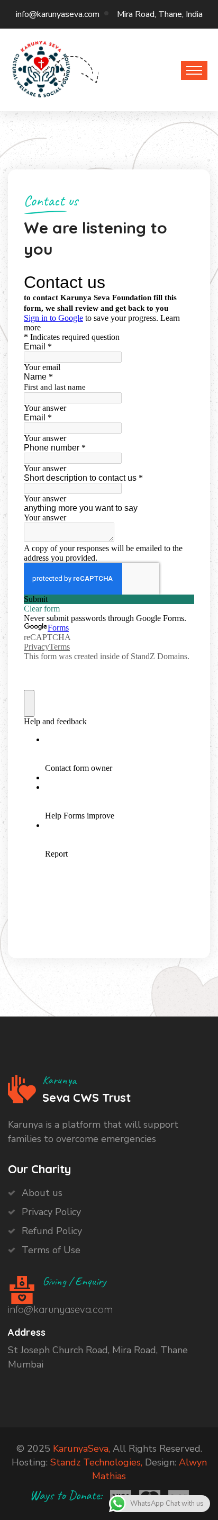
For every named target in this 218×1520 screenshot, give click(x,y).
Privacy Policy (51, 1212)
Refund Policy (52, 1231)
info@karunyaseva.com (57, 14)
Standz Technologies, (96, 1462)
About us (42, 1192)
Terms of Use (51, 1250)
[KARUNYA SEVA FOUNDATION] (41, 67)
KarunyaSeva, (81, 1448)
